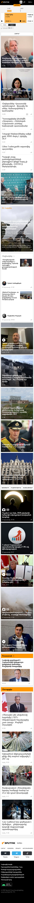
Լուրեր (8, 16)
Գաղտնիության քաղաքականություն (12, 874)
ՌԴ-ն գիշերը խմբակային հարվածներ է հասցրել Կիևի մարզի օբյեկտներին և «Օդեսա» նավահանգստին (16, 233)
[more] (31, 66)
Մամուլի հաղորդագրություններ (11, 869)
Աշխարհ (18, 848)
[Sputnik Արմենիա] (5, 3)
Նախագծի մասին (6, 864)
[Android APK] (6, 885)
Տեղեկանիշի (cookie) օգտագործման (12, 877)
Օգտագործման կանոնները (9, 867)
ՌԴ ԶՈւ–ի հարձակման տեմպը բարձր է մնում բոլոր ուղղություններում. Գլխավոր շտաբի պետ (17, 246)
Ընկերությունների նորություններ (11, 872)
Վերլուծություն (28, 848)
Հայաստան (10, 848)
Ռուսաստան (7, 656)
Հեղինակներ (7, 256)
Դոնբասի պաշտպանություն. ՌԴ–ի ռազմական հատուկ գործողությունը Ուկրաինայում (16, 225)
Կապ (20, 867)
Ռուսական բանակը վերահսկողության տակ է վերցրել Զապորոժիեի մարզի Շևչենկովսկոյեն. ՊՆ (16, 240)
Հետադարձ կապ (6, 880)
